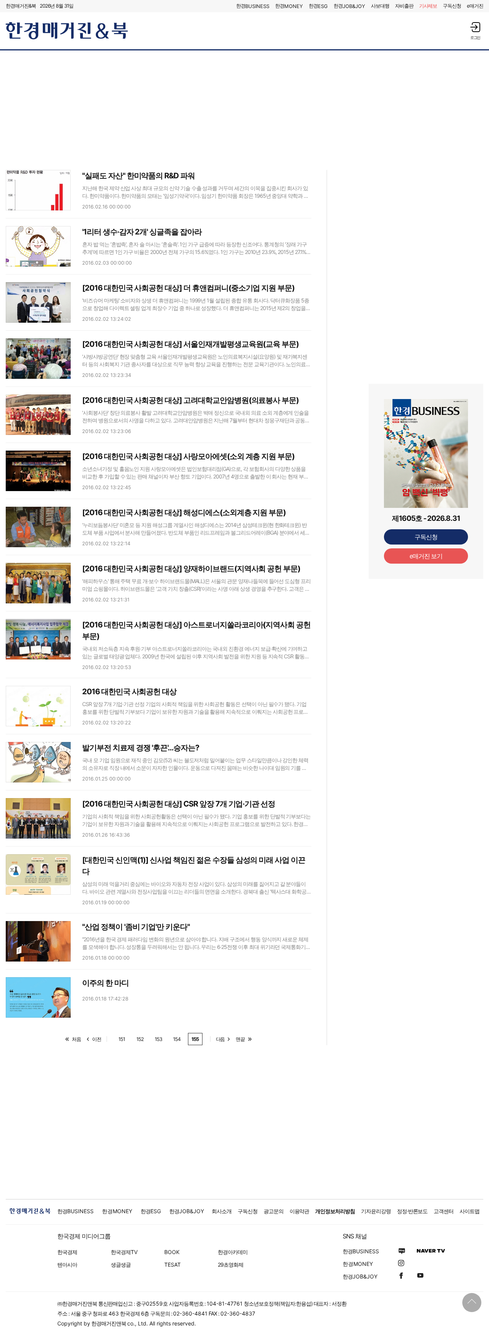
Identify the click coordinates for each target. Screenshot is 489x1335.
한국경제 (67, 1252)
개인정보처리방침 (335, 1211)
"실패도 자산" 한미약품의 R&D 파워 (138, 175)
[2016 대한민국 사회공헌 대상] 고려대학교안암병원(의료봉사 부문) (190, 400)
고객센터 (443, 1211)
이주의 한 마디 (105, 983)
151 (121, 1039)
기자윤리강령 (376, 1211)
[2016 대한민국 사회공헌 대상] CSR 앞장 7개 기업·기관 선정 (178, 803)
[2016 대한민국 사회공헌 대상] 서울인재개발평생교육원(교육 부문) (190, 344)
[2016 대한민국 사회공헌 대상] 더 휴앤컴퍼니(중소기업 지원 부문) (188, 288)
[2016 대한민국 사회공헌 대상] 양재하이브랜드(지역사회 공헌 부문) (191, 568)
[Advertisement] (244, 109)
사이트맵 (469, 1211)
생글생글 (121, 1264)
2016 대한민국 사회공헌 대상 (129, 691)
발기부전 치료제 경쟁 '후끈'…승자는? (140, 747)
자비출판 (404, 6)
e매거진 (475, 6)
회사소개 (222, 1211)
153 (158, 1039)
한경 (252, 6)
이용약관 (299, 1211)
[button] (475, 30)
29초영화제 (230, 1264)
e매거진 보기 (426, 556)
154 (176, 1039)
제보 (428, 6)
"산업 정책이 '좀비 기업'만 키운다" (136, 926)
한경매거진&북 (21, 6)
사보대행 (380, 6)
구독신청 (452, 6)
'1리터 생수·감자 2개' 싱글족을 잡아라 (142, 231)
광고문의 (273, 1211)
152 (140, 1039)
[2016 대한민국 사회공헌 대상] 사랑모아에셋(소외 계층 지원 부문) (188, 456)
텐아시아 (67, 1264)
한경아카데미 (233, 1252)
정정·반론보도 (412, 1211)
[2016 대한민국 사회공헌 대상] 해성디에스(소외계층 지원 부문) (184, 512)
